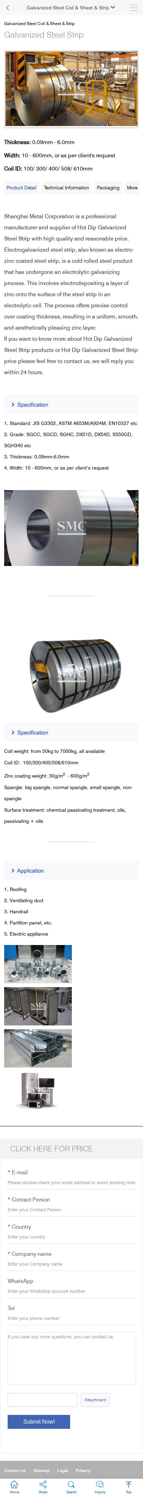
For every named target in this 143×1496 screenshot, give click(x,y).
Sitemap (41, 1470)
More (132, 187)
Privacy (83, 1470)
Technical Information (66, 187)
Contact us (15, 1470)
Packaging (108, 187)
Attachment (95, 1399)
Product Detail (21, 187)
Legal (62, 1470)
